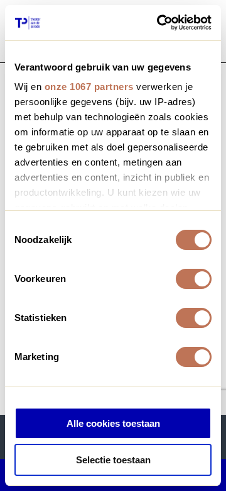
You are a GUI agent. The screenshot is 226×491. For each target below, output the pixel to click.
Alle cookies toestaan (113, 423)
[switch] (194, 279)
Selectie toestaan (113, 459)
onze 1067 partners (89, 86)
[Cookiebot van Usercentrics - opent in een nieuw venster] (159, 22)
